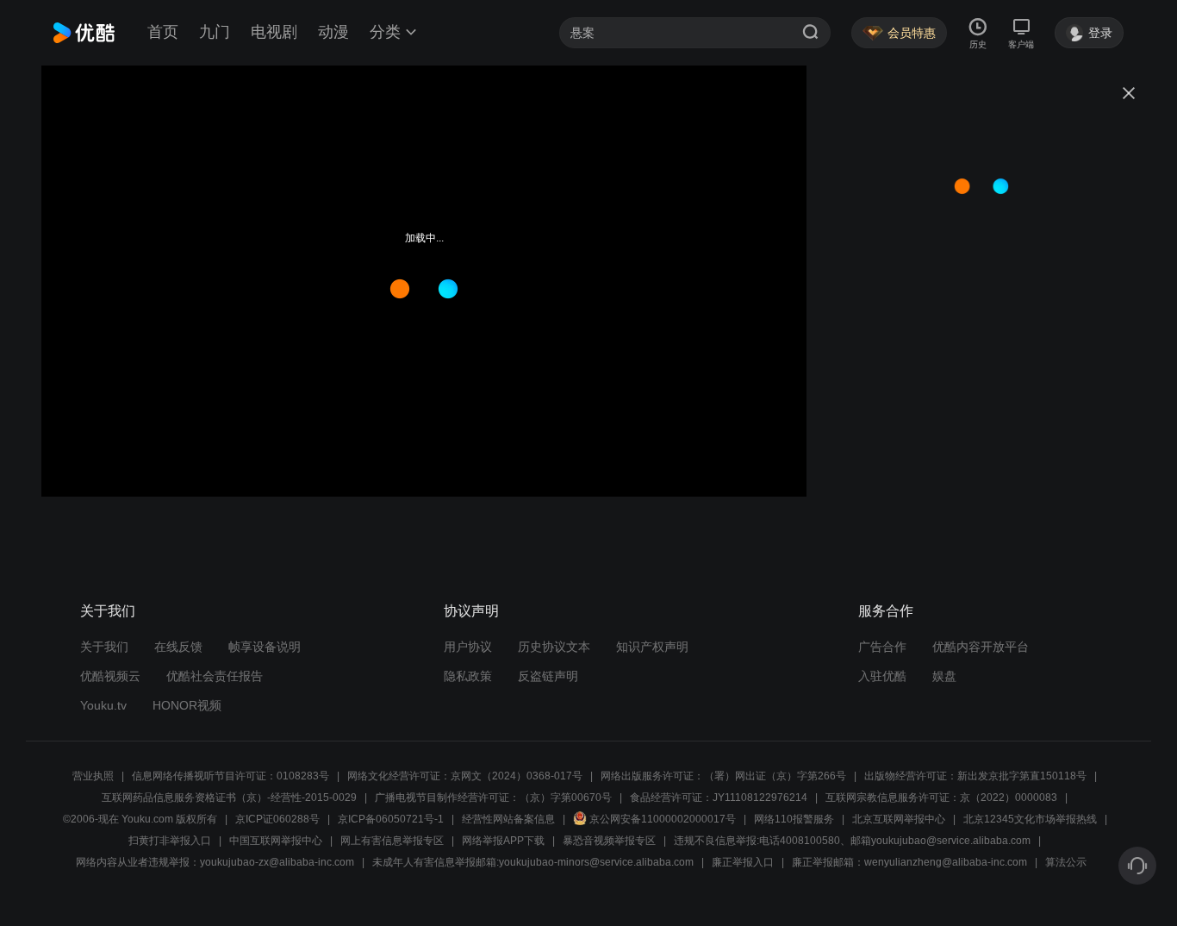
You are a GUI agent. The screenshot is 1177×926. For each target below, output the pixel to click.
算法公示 (1066, 862)
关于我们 (104, 647)
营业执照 (93, 776)
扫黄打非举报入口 (169, 841)
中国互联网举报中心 (275, 841)
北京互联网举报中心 (898, 819)
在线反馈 (178, 647)
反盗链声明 (548, 676)
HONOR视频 (187, 705)
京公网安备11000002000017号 (662, 819)
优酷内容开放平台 (980, 647)
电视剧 (274, 32)
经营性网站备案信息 (508, 819)
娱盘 (944, 676)
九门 (214, 32)
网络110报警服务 (794, 819)
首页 (162, 32)
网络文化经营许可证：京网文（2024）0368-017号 (464, 776)
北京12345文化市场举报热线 (1030, 819)
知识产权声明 (652, 647)
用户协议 (468, 647)
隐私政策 (468, 676)
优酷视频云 (110, 676)
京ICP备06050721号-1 (391, 819)
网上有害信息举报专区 (392, 841)
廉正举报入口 (743, 862)
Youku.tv (103, 705)
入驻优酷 (882, 676)
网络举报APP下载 (503, 841)
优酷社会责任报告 (214, 676)
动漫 (333, 32)
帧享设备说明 (264, 647)
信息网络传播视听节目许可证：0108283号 (230, 776)
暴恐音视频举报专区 (609, 841)
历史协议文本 (554, 647)
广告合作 (882, 647)
